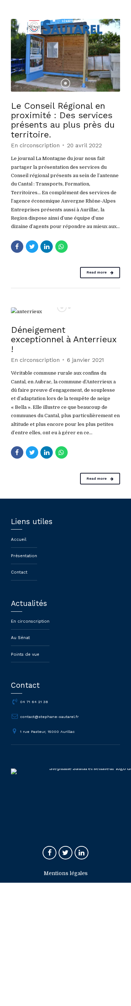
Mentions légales (66, 873)
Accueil (19, 539)
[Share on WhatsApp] (61, 246)
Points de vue (25, 654)
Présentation (24, 555)
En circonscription (35, 145)
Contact (19, 572)
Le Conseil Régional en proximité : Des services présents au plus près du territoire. (63, 120)
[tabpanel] (65, 55)
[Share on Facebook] (17, 246)
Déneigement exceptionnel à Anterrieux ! (64, 339)
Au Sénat (20, 637)
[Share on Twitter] (32, 246)
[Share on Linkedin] (46, 246)
